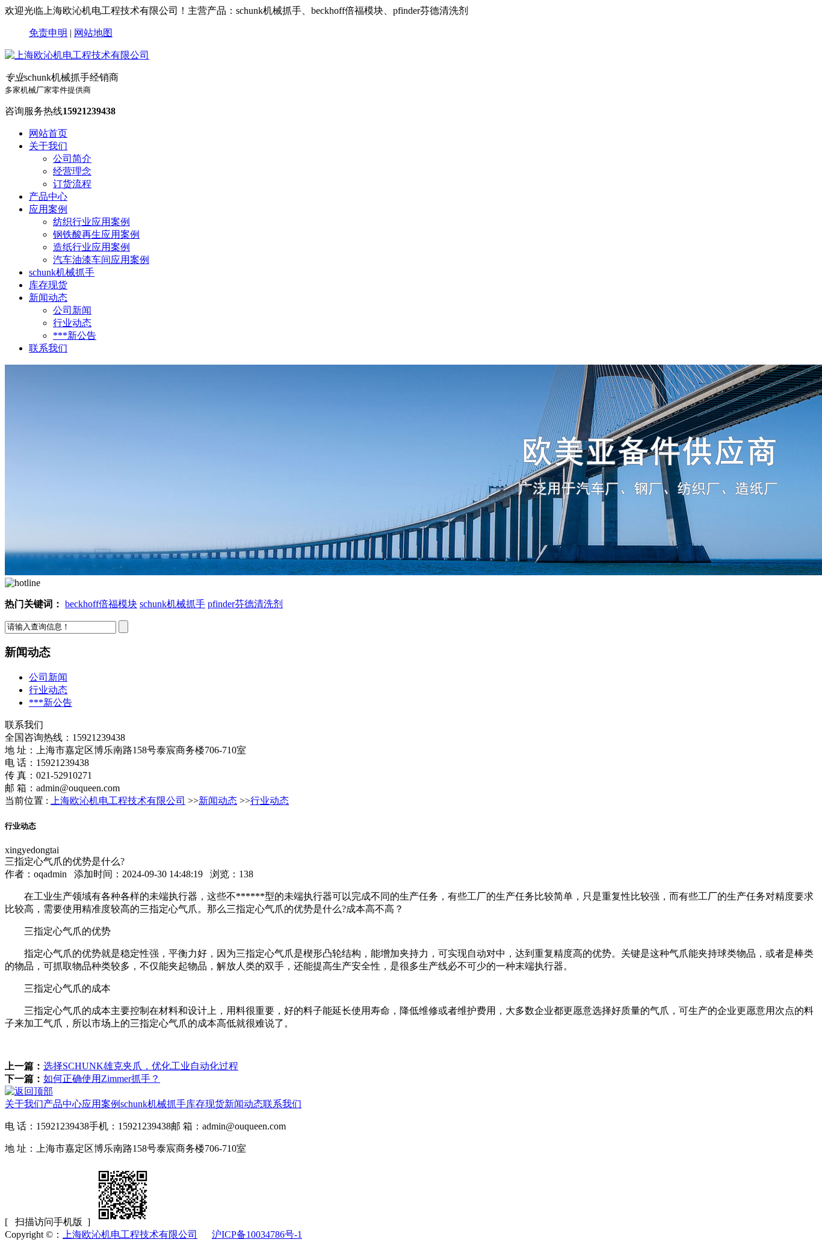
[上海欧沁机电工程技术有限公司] (77, 55)
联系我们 (48, 348)
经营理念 (72, 171)
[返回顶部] (29, 1091)
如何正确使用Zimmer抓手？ (101, 1078)
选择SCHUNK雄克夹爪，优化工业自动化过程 (140, 1066)
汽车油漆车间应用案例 (101, 260)
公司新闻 (72, 310)
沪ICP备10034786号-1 (257, 1234)
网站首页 (48, 133)
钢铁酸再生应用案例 (96, 234)
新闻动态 (48, 297)
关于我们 (48, 146)
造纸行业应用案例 (91, 247)
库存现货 (48, 285)
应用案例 (48, 209)
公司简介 (72, 158)
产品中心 (48, 196)
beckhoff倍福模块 (101, 604)
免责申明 (48, 33)
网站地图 (93, 33)
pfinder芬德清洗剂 (245, 604)
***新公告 (74, 335)
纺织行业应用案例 (91, 222)
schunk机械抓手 (61, 272)
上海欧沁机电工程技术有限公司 (118, 800)
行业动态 (72, 323)
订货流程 (72, 184)
